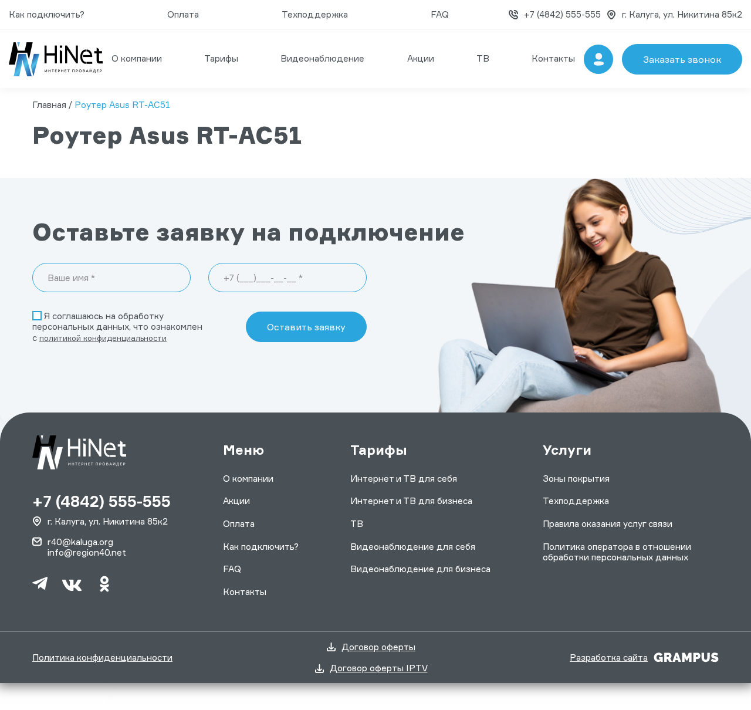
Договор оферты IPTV (379, 668)
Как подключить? (46, 14)
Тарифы (221, 58)
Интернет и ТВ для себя (403, 478)
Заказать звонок (682, 59)
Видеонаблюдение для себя (412, 546)
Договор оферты (378, 647)
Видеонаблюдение (322, 58)
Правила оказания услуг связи (607, 523)
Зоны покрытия (576, 478)
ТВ (482, 58)
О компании (136, 58)
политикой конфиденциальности (103, 338)
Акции (420, 58)
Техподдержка (315, 14)
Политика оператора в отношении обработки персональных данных (617, 552)
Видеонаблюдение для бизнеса (420, 568)
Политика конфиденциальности (102, 657)
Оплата (183, 14)
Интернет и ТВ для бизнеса (411, 500)
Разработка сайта (609, 657)
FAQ (440, 14)
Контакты (553, 58)
